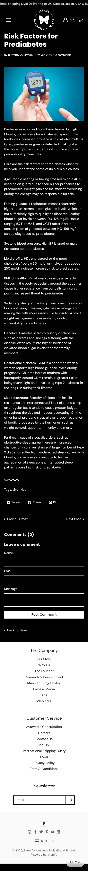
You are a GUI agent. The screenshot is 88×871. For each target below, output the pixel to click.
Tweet (15, 502)
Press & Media (44, 689)
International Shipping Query (44, 751)
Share (37, 502)
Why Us (44, 665)
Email (8, 571)
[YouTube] (52, 832)
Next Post (73, 519)
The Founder (44, 671)
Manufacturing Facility (44, 683)
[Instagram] (30, 832)
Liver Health (21, 489)
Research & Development (44, 677)
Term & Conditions (44, 769)
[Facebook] (35, 832)
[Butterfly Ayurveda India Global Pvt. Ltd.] (44, 19)
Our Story (44, 659)
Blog (44, 695)
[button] (72, 20)
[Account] (65, 19)
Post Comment (44, 614)
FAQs (44, 757)
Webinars (44, 701)
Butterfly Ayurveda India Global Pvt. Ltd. (50, 850)
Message (11, 589)
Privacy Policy (44, 763)
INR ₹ (44, 841)
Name (8, 553)
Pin (55, 502)
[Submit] (70, 800)
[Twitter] (41, 832)
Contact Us (44, 739)
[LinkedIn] (58, 832)
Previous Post (17, 519)
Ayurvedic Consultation (44, 727)
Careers (44, 733)
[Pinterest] (47, 832)
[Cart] (80, 19)
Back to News (17, 630)
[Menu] (8, 20)
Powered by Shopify (44, 854)
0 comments (63, 55)
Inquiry (44, 745)
